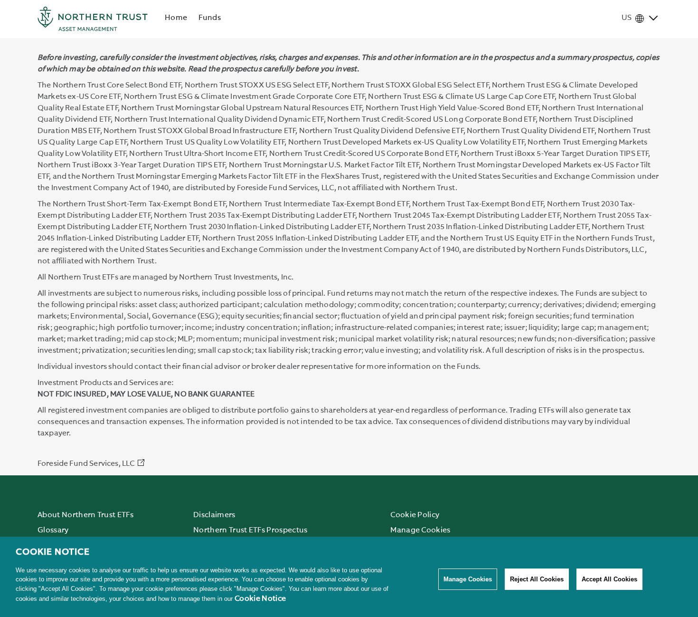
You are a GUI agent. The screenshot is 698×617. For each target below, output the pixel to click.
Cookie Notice (260, 599)
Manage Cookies (467, 579)
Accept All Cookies (609, 579)
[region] (349, 577)
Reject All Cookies (537, 579)
